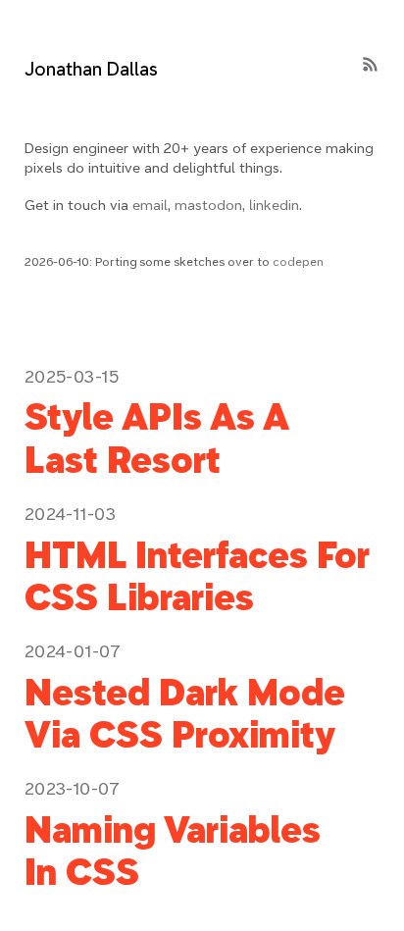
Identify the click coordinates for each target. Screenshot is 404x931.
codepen (298, 261)
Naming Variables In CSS (173, 851)
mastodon (208, 205)
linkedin (274, 205)
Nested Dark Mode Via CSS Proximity (185, 713)
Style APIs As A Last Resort (157, 438)
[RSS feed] (370, 65)
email (150, 205)
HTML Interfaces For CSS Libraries (197, 576)
